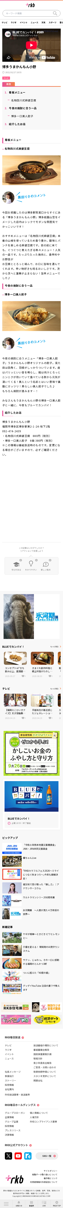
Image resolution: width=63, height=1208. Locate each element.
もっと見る (54, 646)
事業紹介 (9, 1076)
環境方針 (37, 1058)
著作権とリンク (50, 1178)
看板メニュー (15, 92)
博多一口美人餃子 (22, 116)
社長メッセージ (13, 1071)
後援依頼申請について (44, 1071)
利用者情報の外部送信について (43, 1182)
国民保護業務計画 (42, 1054)
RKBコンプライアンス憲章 (43, 1121)
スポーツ (52, 22)
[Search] (55, 13)
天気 (43, 22)
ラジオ (13, 22)
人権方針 (34, 1117)
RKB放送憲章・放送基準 (17, 1094)
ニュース (34, 22)
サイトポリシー (50, 1170)
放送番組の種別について (45, 1045)
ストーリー (10, 1080)
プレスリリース (13, 1130)
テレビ (4, 22)
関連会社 (37, 1080)
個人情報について (39, 1112)
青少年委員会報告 (42, 1063)
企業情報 (9, 1117)
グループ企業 (11, 1121)
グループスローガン (15, 1112)
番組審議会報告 (41, 1049)
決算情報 (9, 1134)
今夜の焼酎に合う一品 (21, 108)
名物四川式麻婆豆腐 (23, 100)
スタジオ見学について (44, 1076)
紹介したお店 (15, 124)
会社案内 (9, 1089)
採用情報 (9, 1084)
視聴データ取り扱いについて (44, 1174)
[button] (6, 1204)
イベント (23, 22)
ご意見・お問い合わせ (44, 1067)
